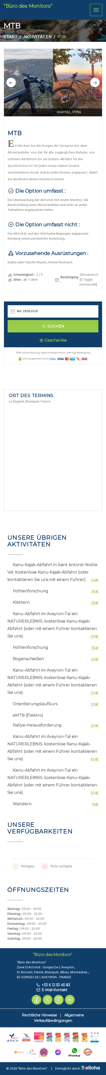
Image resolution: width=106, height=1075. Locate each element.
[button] (11, 82)
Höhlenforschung (30, 591)
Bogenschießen (28, 658)
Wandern (22, 803)
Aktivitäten (37, 36)
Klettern (21, 602)
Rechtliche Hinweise (39, 1015)
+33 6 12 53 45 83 (56, 985)
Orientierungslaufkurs (35, 703)
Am (19, 311)
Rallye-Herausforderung (37, 725)
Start (11, 36)
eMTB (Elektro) (28, 715)
